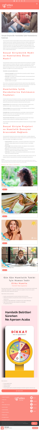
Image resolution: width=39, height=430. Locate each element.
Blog (3, 402)
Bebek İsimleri (4, 414)
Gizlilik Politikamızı (25, 423)
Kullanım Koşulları (5, 412)
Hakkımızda (4, 399)
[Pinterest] (31, 407)
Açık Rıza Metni (5, 407)
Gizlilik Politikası (5, 409)
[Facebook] (31, 404)
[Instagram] (31, 401)
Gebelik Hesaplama (5, 397)
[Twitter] (31, 411)
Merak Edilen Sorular (6, 404)
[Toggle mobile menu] (36, 3)
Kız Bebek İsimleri (5, 417)
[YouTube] (31, 397)
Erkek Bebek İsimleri (6, 419)
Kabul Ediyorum (34, 423)
